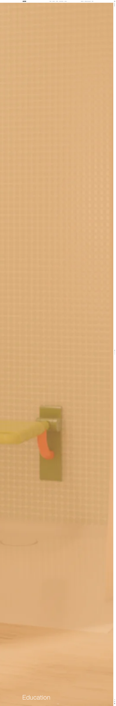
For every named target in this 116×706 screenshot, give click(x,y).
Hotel (57, 1)
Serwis (82, 1)
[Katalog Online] (114, 701)
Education (61, 1)
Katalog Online (88, 1)
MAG (92, 1)
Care (50, 1)
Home (65, 1)
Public (53, 1)
